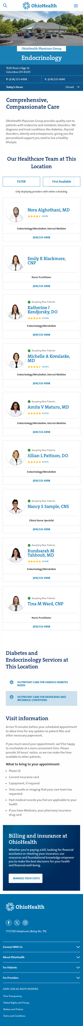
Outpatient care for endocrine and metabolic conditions (41, 698)
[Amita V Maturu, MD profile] (15, 406)
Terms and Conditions (14, 1015)
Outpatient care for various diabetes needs (42, 683)
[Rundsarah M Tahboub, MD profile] (15, 552)
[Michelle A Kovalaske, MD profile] (15, 358)
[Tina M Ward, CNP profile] (15, 601)
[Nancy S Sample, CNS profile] (15, 504)
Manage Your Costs (26, 878)
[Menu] (76, 6)
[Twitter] (17, 923)
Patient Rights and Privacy (16, 1002)
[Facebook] (9, 923)
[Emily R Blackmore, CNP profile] (15, 261)
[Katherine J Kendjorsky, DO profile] (15, 309)
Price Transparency (12, 996)
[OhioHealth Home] (41, 907)
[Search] (5, 5)
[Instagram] (25, 923)
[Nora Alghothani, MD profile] (15, 212)
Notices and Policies (13, 1009)
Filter (21, 181)
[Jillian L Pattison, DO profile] (15, 455)
